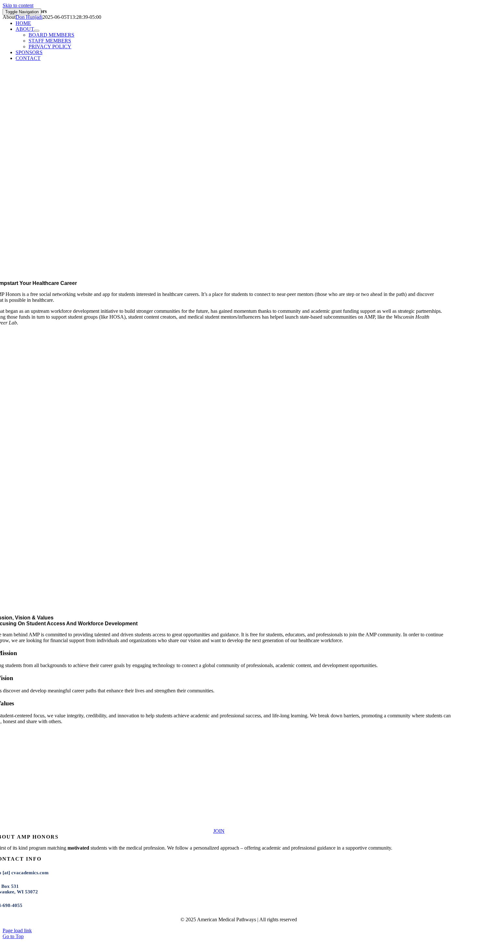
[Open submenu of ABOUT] (36, 31)
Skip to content (18, 5)
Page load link (17, 930)
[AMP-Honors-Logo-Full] (219, 825)
